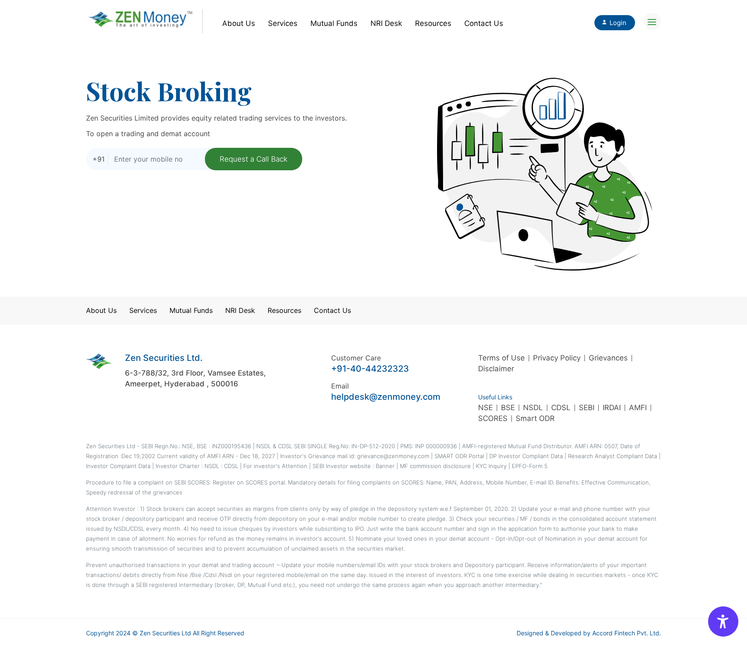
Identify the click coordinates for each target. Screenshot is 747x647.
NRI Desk (386, 23)
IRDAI (612, 407)
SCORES (493, 418)
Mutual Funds (334, 23)
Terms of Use (501, 358)
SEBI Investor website (343, 465)
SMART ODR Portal (459, 456)
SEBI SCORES (192, 482)
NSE (485, 407)
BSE (508, 407)
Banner (385, 465)
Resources (433, 23)
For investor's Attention (276, 465)
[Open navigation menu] (652, 21)
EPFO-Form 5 (530, 465)
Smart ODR (535, 418)
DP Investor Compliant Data (526, 456)
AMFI (638, 407)
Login (618, 23)
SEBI (586, 407)
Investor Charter (178, 465)
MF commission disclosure (435, 465)
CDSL (561, 407)
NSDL (533, 407)
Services (282, 23)
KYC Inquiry (492, 465)
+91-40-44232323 (370, 368)
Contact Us (483, 23)
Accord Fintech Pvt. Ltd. (626, 633)
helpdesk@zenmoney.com (386, 397)
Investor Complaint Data (118, 465)
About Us (238, 23)
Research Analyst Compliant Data (612, 456)
